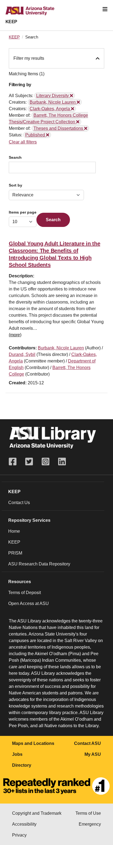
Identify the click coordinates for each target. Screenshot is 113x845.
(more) (15, 334)
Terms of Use (88, 813)
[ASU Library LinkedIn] (62, 461)
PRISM (15, 553)
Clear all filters (23, 142)
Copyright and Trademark (36, 813)
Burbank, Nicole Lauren (61, 348)
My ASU (92, 754)
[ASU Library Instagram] (45, 461)
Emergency (90, 824)
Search (15, 157)
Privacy (19, 835)
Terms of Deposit (24, 592)
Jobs (17, 754)
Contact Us (19, 502)
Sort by (15, 185)
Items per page (22, 212)
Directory (21, 765)
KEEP (11, 21)
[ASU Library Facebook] (15, 461)
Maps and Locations (33, 743)
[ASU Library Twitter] (29, 461)
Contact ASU (87, 743)
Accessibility (24, 824)
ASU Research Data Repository (39, 564)
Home (14, 531)
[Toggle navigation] (105, 9)
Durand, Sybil (22, 354)
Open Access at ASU (28, 603)
